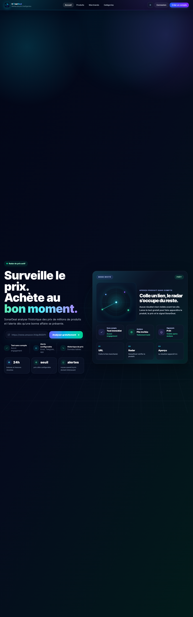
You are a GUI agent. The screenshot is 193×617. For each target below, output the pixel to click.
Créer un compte (179, 5)
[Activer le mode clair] (150, 5)
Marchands (94, 5)
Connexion (161, 5)
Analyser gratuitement (66, 334)
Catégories (109, 5)
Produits (80, 5)
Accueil (68, 5)
